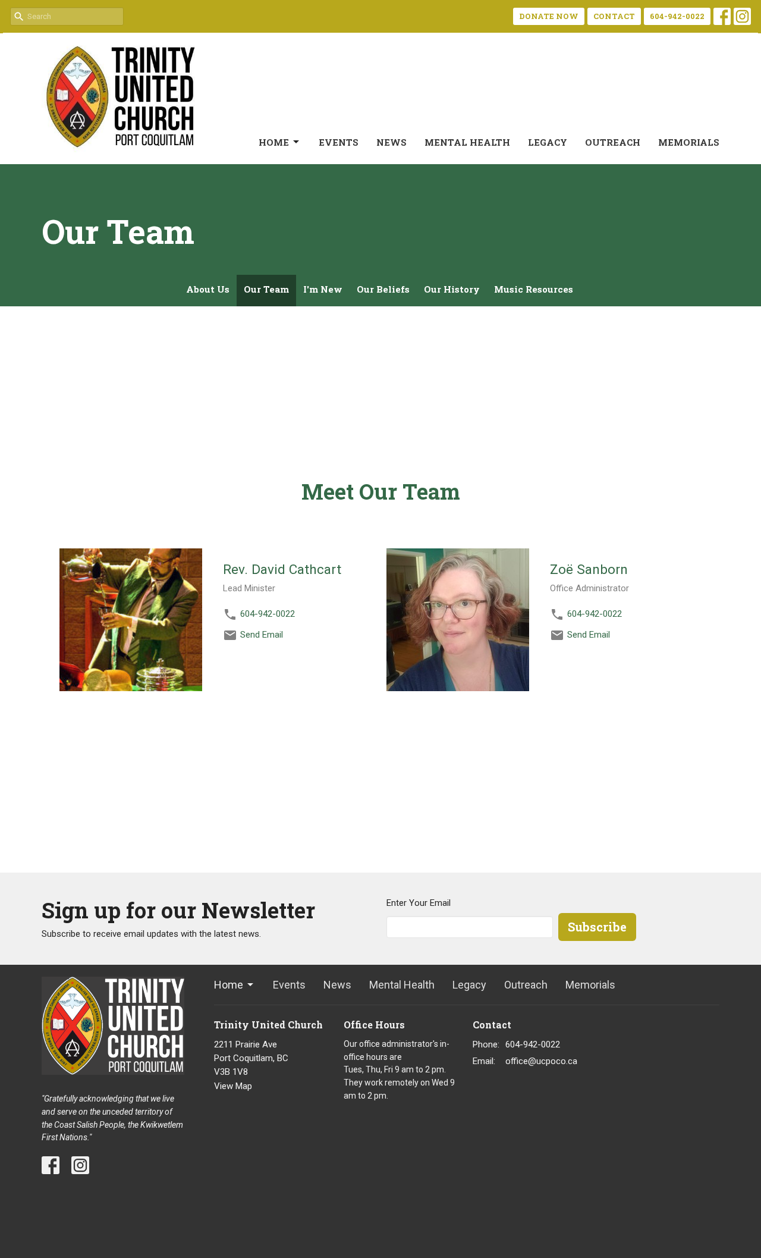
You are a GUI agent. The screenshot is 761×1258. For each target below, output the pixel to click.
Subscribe (597, 926)
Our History (452, 289)
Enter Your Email (418, 903)
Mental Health (467, 142)
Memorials (688, 142)
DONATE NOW (548, 16)
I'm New (322, 289)
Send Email (261, 634)
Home (274, 142)
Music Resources (533, 289)
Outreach (612, 142)
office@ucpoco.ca (541, 1061)
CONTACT (614, 16)
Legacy (547, 142)
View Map (233, 1086)
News (391, 142)
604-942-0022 (677, 16)
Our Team (266, 289)
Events (339, 142)
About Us (207, 289)
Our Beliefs (383, 289)
